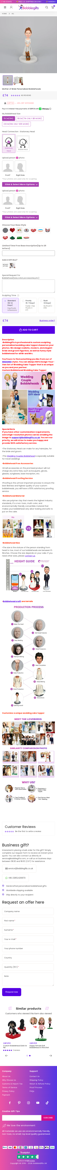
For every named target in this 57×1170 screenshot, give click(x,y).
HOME (4, 14)
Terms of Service (9, 1087)
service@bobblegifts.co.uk (20, 868)
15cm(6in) (9, 118)
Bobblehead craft (12, 601)
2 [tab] (29, 1055)
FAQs (32, 1091)
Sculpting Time (16, 295)
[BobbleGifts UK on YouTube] (37, 1103)
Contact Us (35, 1076)
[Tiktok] (47, 1103)
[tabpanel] (15, 1034)
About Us (6, 1076)
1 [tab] (27, 1055)
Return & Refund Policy (40, 1084)
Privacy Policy (8, 1091)
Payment (6, 1095)
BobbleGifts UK (40, 1163)
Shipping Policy (36, 1080)
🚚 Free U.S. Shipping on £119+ (24, 1)
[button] (16, 95)
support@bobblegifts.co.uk (26, 437)
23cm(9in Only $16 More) (16, 124)
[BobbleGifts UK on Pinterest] (19, 1103)
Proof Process (36, 1087)
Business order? (47, 320)
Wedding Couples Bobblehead (21, 456)
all (13, 14)
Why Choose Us (9, 1080)
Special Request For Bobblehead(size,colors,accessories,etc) (20, 276)
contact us (30, 555)
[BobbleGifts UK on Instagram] (28, 1103)
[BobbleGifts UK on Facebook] (9, 1103)
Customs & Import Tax (12, 1084)
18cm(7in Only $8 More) (29, 118)
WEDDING (7, 361)
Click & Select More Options (20, 184)
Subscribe (48, 1117)
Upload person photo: (13, 157)
